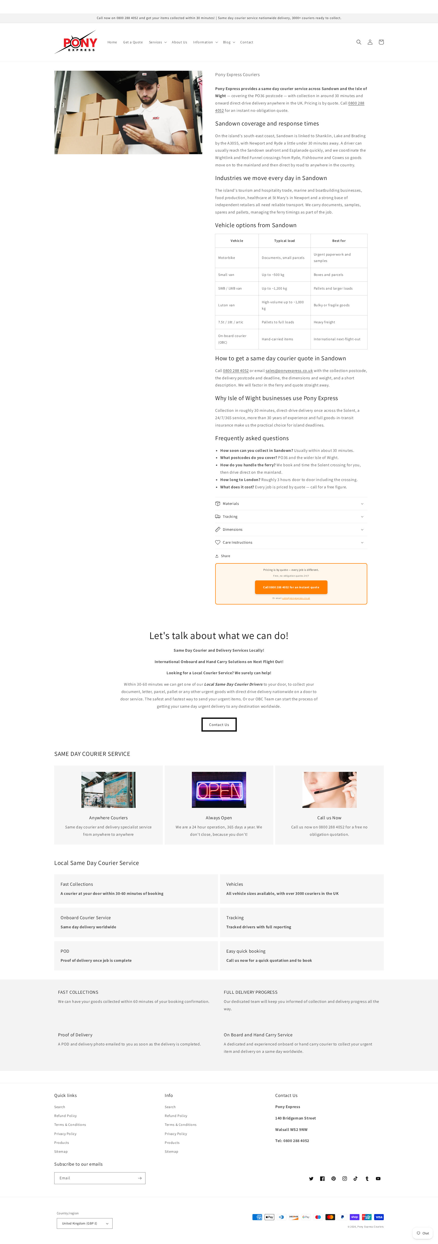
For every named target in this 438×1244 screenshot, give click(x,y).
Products (61, 1142)
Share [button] (225, 556)
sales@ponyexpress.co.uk (289, 370)
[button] (157, 42)
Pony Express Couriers (370, 1226)
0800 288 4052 (236, 370)
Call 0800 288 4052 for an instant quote (291, 587)
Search (59, 1107)
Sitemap (61, 1151)
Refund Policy (65, 1115)
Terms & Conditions (70, 1124)
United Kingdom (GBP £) (79, 1223)
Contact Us (219, 724)
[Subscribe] (139, 1178)
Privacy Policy (65, 1133)
